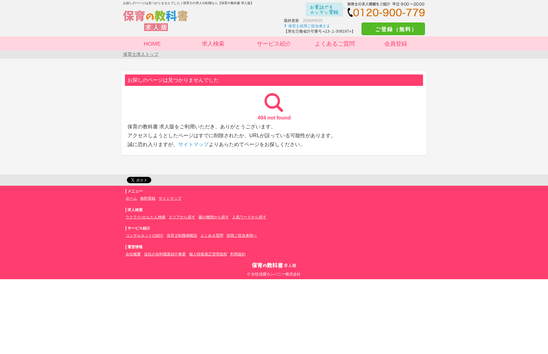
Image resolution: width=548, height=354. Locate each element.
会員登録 (395, 44)
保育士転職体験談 (182, 235)
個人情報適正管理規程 (208, 254)
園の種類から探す (214, 217)
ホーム (131, 198)
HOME (152, 44)
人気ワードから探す (249, 217)
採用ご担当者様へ (241, 235)
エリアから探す (182, 217)
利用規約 (237, 254)
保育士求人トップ (141, 54)
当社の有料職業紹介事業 (165, 254)
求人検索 (213, 44)
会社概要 (133, 254)
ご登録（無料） (393, 29)
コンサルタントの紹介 (145, 235)
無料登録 (147, 198)
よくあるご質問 (335, 44)
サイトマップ (193, 144)
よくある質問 (211, 235)
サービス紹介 (274, 44)
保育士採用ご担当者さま (309, 26)
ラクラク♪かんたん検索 (146, 217)
